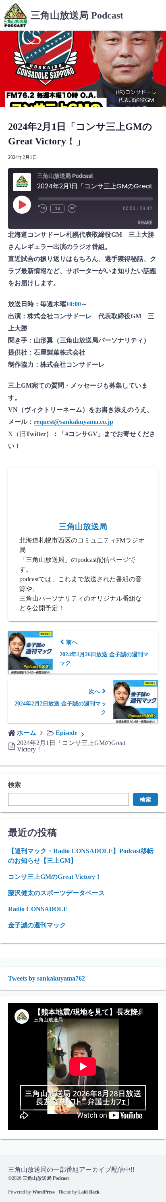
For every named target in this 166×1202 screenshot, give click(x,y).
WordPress (43, 1192)
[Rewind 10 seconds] (42, 208)
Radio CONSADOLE (38, 909)
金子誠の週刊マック (37, 925)
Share (145, 222)
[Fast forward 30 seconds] (74, 208)
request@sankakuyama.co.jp (73, 421)
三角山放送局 (83, 526)
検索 (14, 784)
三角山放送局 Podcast (77, 15)
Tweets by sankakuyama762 (46, 978)
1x (57, 208)
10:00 (73, 303)
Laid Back (89, 1192)
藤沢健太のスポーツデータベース (56, 892)
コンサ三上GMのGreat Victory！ (55, 876)
